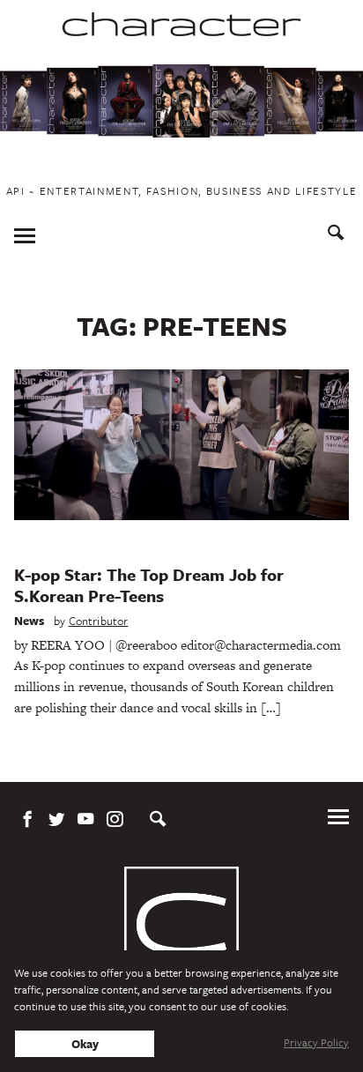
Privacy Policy (316, 1042)
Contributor (99, 620)
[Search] (336, 235)
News (29, 620)
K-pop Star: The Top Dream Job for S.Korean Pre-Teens (149, 584)
